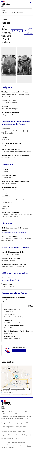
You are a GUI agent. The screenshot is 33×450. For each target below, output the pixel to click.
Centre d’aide (7, 438)
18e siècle (21, 232)
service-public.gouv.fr (19, 423)
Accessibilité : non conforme (8, 431)
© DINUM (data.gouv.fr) (16, 389)
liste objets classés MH (9, 280)
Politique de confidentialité (18, 442)
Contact (21, 431)
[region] (16, 380)
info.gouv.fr (5, 423)
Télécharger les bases (13, 435)
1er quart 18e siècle (8, 232)
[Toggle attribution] (29, 389)
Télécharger (17, 31)
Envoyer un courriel (19, 351)
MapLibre (5, 389)
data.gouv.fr (20, 427)
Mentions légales (5, 442)
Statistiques (25, 435)
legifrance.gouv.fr (7, 427)
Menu (30, 2)
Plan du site (17, 438)
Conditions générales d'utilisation (10, 444)
